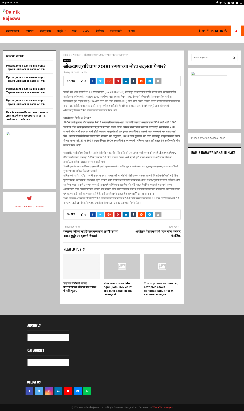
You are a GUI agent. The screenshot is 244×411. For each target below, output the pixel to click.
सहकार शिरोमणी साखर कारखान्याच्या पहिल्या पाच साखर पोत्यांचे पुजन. (79, 287)
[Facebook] (200, 31)
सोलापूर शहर (45, 30)
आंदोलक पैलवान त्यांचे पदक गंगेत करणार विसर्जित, (158, 234)
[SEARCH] (234, 57)
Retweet (28, 206)
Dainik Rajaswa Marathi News (213, 152)
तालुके (60, 30)
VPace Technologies (162, 407)
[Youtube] (217, 31)
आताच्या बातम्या (12, 30)
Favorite (40, 206)
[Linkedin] (213, 31)
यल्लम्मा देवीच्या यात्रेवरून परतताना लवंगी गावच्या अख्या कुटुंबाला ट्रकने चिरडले (90, 234)
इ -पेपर (132, 30)
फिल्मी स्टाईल (116, 30)
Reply (18, 206)
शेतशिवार (100, 30)
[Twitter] (204, 31)
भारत (74, 30)
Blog (86, 30)
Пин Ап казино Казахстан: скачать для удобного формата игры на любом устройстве (27, 116)
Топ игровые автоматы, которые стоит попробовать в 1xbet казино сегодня (161, 289)
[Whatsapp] (227, 31)
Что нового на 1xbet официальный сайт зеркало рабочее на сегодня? (118, 289)
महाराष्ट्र (29, 30)
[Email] (222, 31)
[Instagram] (209, 31)
